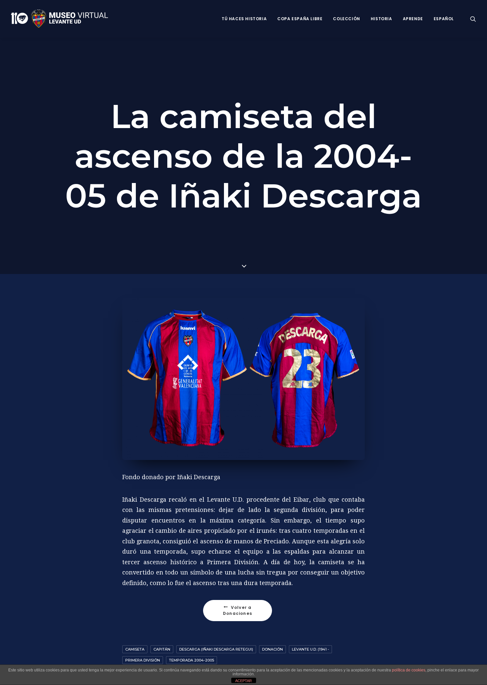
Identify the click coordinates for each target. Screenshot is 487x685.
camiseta (134, 649)
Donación (272, 649)
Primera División (142, 660)
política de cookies (408, 670)
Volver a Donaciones (238, 610)
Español (444, 19)
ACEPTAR (243, 681)
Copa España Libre (299, 19)
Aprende (413, 19)
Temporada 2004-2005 (191, 660)
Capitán (161, 649)
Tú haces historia (244, 19)
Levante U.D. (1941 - (310, 649)
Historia (381, 19)
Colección (346, 19)
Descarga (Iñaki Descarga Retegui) (216, 649)
